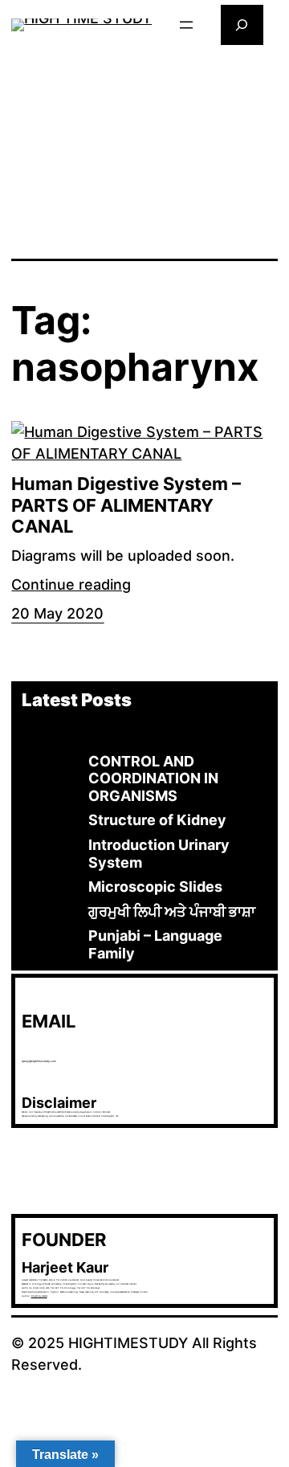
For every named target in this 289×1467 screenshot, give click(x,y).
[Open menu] (186, 25)
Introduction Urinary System (159, 853)
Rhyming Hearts (39, 1296)
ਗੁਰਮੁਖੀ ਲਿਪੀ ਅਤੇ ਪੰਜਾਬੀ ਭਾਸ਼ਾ (171, 911)
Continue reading (71, 584)
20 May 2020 (57, 613)
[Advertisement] (145, 150)
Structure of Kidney (157, 819)
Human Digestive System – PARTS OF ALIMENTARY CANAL (126, 505)
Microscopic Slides (155, 886)
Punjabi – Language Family (155, 944)
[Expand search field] (242, 24)
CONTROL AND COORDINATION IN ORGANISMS (153, 778)
